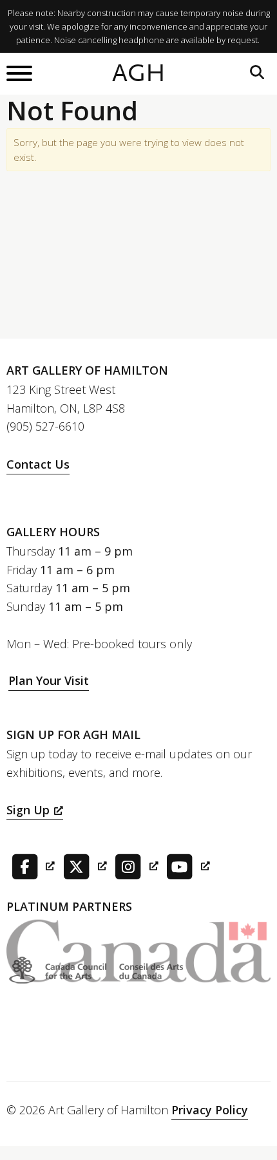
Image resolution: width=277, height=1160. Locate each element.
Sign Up (28, 810)
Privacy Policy (209, 1110)
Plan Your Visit (48, 680)
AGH (139, 73)
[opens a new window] (30, 865)
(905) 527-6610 (45, 426)
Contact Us (38, 464)
